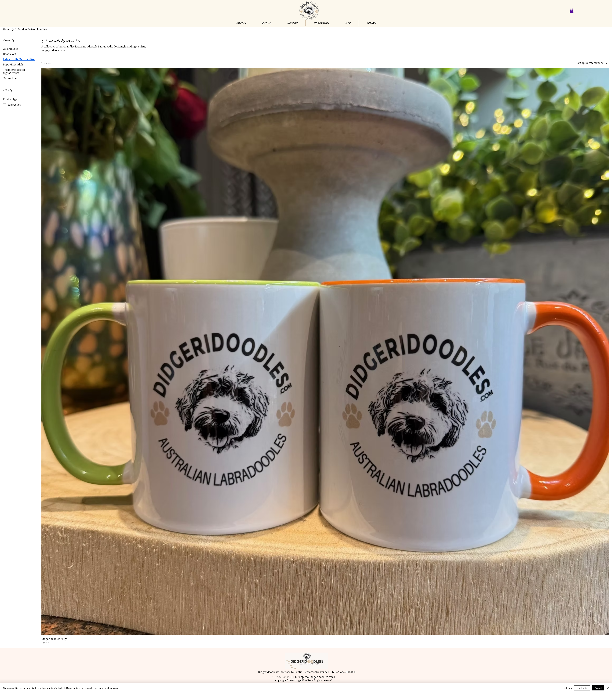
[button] (571, 10)
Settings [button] (568, 687)
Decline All (582, 687)
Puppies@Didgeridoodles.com (316, 677)
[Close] (608, 687)
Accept (598, 687)
